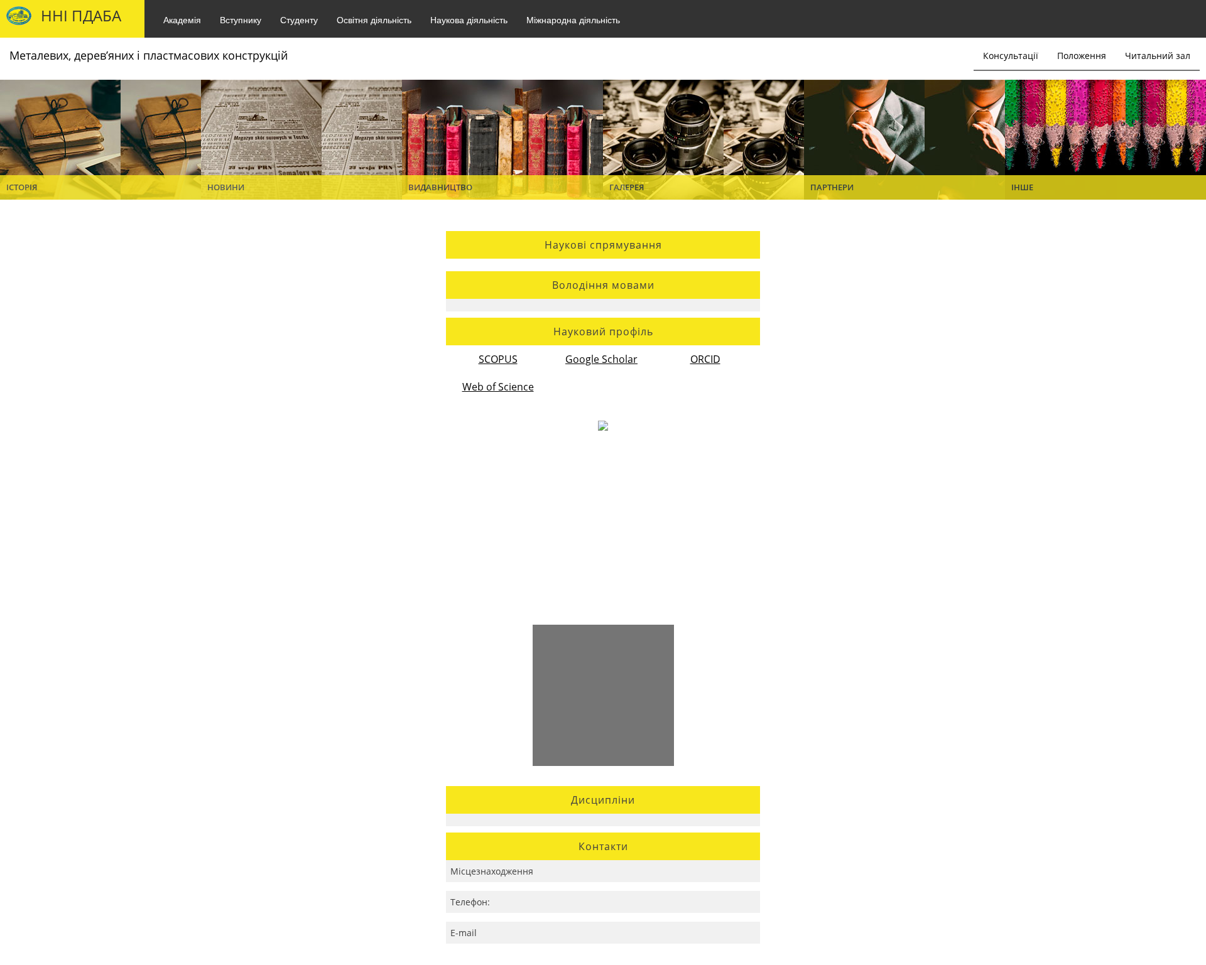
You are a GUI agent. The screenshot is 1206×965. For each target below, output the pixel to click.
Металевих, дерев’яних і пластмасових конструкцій (148, 55)
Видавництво (440, 187)
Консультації (1010, 56)
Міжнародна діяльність (573, 19)
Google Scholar (601, 359)
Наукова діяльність (469, 19)
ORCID (705, 359)
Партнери (832, 187)
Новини (225, 187)
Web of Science (498, 387)
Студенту (299, 19)
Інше (1022, 187)
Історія (21, 187)
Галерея (626, 187)
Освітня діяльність (374, 19)
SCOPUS (498, 359)
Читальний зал (1157, 56)
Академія (182, 19)
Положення (1081, 56)
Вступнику (240, 19)
